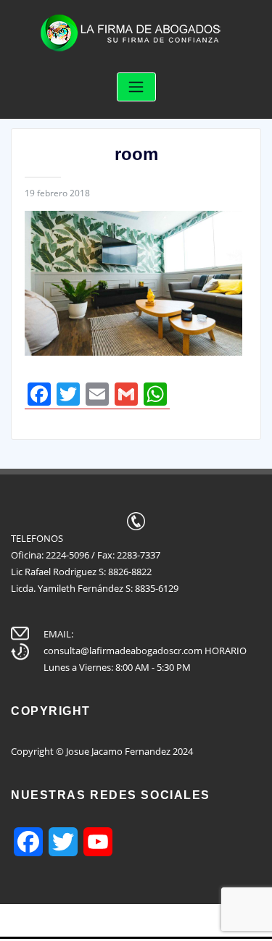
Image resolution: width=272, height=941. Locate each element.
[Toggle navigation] (136, 87)
